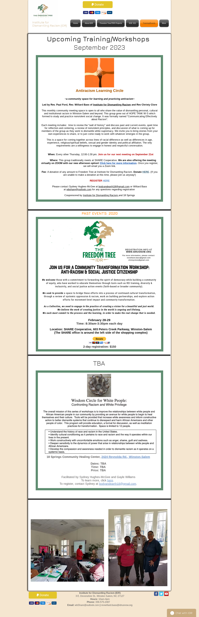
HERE (145, 172)
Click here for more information (118, 163)
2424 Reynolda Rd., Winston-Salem (125, 456)
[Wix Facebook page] (156, 594)
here (110, 480)
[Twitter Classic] (161, 594)
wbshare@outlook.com (78, 189)
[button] (99, 340)
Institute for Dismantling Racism (112, 104)
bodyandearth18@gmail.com (114, 186)
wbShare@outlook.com (87, 605)
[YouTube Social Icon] (166, 594)
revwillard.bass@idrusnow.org (116, 605)
